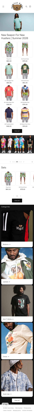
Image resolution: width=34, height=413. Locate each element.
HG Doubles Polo (25, 102)
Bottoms (6, 244)
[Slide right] (20, 196)
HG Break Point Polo (25, 124)
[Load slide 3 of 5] (17, 162)
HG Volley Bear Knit (9, 102)
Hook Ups (6, 394)
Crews (5, 356)
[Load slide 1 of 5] (13, 162)
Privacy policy (27, 408)
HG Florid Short (25, 59)
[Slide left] (13, 196)
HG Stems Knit (25, 80)
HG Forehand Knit (9, 124)
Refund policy (19, 408)
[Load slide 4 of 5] (19, 162)
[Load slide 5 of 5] (21, 162)
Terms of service (7, 410)
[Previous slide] (10, 162)
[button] (3, 6)
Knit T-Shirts (7, 319)
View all (17, 131)
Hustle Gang (11, 408)
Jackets (5, 282)
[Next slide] (24, 162)
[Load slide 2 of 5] (15, 162)
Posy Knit (9, 59)
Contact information (27, 410)
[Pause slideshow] (32, 162)
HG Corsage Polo (9, 80)
